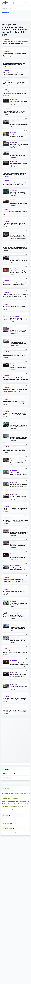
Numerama (6, 250)
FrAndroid (6, 45)
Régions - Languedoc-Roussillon (18, 613)
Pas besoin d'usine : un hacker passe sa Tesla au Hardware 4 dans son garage (14, 402)
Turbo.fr (12, 321)
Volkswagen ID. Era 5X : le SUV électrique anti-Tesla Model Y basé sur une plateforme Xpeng (15, 712)
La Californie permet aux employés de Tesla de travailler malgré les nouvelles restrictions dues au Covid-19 (15, 184)
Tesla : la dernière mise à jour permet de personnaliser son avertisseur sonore (14, 173)
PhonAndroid (13, 104)
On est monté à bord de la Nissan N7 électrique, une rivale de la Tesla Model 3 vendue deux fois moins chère (14, 450)
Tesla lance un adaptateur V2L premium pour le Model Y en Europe (18, 486)
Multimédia (7, 39)
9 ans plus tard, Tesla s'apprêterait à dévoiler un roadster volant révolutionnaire (19, 557)
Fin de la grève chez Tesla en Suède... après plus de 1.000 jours (18, 332)
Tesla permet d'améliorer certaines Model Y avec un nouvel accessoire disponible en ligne (15, 43)
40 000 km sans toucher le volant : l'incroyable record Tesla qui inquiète (17, 237)
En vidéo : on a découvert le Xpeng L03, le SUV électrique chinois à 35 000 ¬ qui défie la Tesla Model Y (15, 415)
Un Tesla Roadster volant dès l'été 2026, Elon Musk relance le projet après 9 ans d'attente (18, 498)
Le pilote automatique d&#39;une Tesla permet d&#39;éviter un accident (14, 63)
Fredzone (6, 56)
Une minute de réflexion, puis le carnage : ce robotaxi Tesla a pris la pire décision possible (19, 367)
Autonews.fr (13, 274)
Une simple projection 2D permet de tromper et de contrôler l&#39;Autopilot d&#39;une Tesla (14, 93)
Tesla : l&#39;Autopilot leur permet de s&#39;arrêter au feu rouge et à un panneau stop (14, 112)
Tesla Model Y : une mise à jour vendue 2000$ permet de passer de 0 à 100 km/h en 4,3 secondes (19, 203)
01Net (12, 126)
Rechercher (5, 12)
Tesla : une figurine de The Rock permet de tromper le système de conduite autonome (19, 124)
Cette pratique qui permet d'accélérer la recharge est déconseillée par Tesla (14, 73)
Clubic (12, 476)
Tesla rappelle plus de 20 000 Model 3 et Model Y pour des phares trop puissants (18, 640)
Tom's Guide (6, 95)
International (8, 61)
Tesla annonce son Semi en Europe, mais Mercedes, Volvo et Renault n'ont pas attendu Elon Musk (14, 284)
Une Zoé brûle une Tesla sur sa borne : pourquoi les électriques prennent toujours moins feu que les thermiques (15, 652)
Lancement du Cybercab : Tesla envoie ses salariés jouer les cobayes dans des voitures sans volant (15, 510)
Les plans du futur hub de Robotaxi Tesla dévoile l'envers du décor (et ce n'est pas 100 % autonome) (15, 355)
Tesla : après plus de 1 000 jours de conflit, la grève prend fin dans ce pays (18, 272)
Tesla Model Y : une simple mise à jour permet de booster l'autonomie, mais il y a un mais (19, 146)
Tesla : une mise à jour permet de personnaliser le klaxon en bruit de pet (18, 165)
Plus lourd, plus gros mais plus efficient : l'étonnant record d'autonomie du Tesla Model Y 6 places (14, 308)
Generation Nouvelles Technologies (18, 238)
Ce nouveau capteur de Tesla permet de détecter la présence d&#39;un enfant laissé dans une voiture (15, 84)
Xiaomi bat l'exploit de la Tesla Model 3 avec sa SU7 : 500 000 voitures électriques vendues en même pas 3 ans (15, 522)
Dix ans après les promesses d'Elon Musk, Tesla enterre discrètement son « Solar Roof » (15, 248)
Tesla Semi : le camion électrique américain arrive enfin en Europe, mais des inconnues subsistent (15, 296)
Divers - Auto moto (16, 268)
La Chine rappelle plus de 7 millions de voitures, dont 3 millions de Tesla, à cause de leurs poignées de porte (15, 225)
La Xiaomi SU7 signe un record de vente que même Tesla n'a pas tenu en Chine (18, 438)
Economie (14, 132)
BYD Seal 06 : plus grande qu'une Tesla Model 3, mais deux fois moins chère (14, 592)
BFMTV (12, 138)
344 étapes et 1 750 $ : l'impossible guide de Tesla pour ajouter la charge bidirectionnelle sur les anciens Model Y (15, 391)
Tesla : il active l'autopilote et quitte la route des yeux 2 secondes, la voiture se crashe (18, 676)
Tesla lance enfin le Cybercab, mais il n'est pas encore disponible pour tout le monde (18, 462)
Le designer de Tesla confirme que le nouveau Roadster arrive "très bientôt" (19, 664)
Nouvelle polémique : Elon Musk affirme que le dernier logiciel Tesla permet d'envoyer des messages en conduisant (14, 55)
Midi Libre (13, 618)
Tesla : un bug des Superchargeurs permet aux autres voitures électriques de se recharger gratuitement (15, 213)
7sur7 (5, 66)
